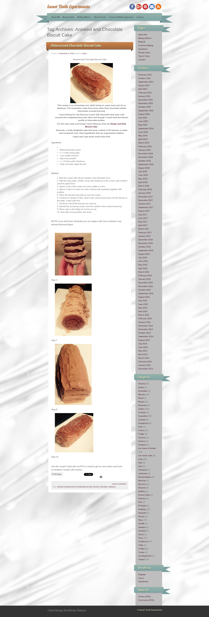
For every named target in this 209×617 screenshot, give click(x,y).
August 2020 (144, 114)
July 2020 (142, 118)
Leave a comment (119, 484)
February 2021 (145, 92)
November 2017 (145, 200)
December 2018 (145, 153)
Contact (140, 16)
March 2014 (143, 358)
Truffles (141, 549)
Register (142, 574)
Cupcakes (142, 416)
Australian (142, 391)
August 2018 (144, 168)
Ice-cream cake (145, 455)
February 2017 (145, 232)
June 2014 (143, 347)
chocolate (103, 487)
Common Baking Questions (121, 16)
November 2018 (145, 157)
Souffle (141, 523)
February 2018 (145, 189)
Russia (141, 516)
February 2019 (145, 146)
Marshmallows (144, 477)
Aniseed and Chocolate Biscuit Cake (75, 45)
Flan (140, 427)
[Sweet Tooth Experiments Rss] (158, 7)
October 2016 (144, 247)
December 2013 (145, 369)
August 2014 (144, 340)
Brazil (140, 398)
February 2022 (145, 75)
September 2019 (145, 128)
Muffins (141, 491)
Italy (140, 462)
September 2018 (145, 164)
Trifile (140, 545)
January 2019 (144, 150)
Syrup (141, 534)
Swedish (142, 531)
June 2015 (143, 304)
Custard (141, 419)
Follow (58, 474)
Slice (140, 520)
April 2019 (142, 139)
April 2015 (142, 311)
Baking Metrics (84, 16)
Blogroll (141, 42)
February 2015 (145, 318)
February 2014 (145, 361)
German (142, 437)
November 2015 (145, 286)
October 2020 (144, 107)
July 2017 (142, 214)
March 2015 (143, 315)
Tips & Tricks (100, 16)
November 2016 (145, 243)
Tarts (140, 538)
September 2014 (145, 336)
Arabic (141, 387)
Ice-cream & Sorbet (147, 448)
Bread (141, 402)
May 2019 (142, 135)
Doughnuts (143, 423)
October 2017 (144, 204)
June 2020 (143, 121)
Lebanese (142, 473)
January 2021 (144, 96)
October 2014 (144, 333)
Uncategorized (144, 556)
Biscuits (141, 394)
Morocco (142, 484)
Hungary (142, 445)
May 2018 (142, 179)
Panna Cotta (144, 495)
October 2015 (144, 290)
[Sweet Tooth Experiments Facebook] (132, 7)
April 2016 (142, 268)
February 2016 (145, 275)
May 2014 (142, 351)
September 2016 (145, 250)
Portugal (142, 505)
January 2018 (144, 193)
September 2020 (145, 110)
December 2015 (145, 282)
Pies (140, 502)
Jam (140, 466)
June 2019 (143, 132)
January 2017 (144, 236)
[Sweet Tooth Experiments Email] (152, 7)
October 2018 (144, 161)
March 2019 (143, 143)
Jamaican (142, 470)
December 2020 (145, 100)
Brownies (142, 405)
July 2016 (142, 257)
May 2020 (142, 125)
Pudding (142, 509)
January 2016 (144, 279)
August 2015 (144, 297)
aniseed (60, 487)
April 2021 (142, 89)
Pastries (142, 498)
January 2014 (144, 365)
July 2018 (142, 171)
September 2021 (145, 82)
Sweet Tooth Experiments (68, 6)
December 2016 (145, 239)
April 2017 (142, 225)
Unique (141, 559)
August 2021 (144, 85)
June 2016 (143, 261)
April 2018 (142, 182)
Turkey (141, 552)
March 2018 (143, 186)
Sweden (142, 527)
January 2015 (144, 322)
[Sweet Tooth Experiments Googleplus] (139, 7)
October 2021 (144, 78)
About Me (55, 16)
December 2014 (145, 326)
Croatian (142, 412)
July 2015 (142, 300)
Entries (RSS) (144, 596)
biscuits (96, 487)
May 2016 (142, 265)
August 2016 (144, 254)
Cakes (84, 53)
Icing (140, 459)
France (141, 430)
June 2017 (143, 218)
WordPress (143, 581)
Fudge (141, 434)
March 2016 (143, 272)
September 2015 (145, 293)
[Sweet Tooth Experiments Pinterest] (145, 7)
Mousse (141, 488)
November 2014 (145, 329)
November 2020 (145, 103)
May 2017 (142, 222)
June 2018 (143, 175)
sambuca (111, 487)
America (142, 383)
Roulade (142, 513)
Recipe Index (69, 16)
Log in (141, 578)
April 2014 (142, 354)
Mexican (142, 480)
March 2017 (143, 229)
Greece (141, 441)
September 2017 (145, 207)
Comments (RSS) (146, 600)
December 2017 (145, 197)
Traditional (143, 541)
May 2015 (142, 308)
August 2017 (144, 211)
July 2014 (142, 344)
